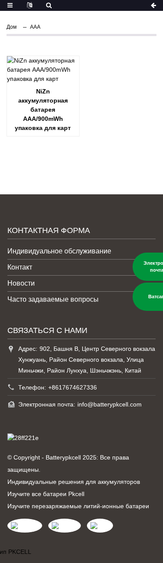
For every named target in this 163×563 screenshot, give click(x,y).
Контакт (19, 267)
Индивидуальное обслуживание (59, 251)
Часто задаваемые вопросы (53, 299)
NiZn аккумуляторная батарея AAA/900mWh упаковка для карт (43, 109)
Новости (21, 283)
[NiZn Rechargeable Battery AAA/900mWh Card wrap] (43, 69)
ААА (35, 27)
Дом (12, 27)
